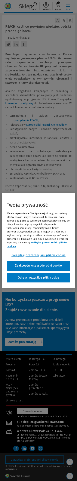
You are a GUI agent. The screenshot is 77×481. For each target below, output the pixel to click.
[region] (38, 240)
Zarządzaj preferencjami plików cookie (39, 255)
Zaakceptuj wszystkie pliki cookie (38, 265)
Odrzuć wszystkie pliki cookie (38, 277)
